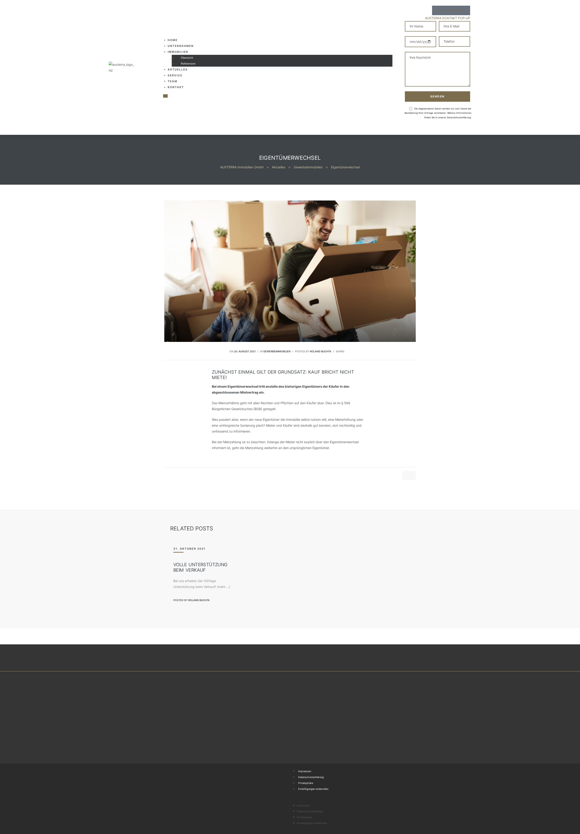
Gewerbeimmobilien (276, 351)
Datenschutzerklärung (311, 777)
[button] (451, 10)
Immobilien (178, 51)
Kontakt (176, 87)
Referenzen (188, 63)
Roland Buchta (320, 351)
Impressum (304, 771)
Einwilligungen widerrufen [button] (313, 788)
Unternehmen (181, 46)
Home (173, 40)
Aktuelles (178, 69)
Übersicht (187, 57)
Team (172, 81)
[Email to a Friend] (348, 351)
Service (175, 75)
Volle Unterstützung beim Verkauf (200, 567)
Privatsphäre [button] (305, 783)
